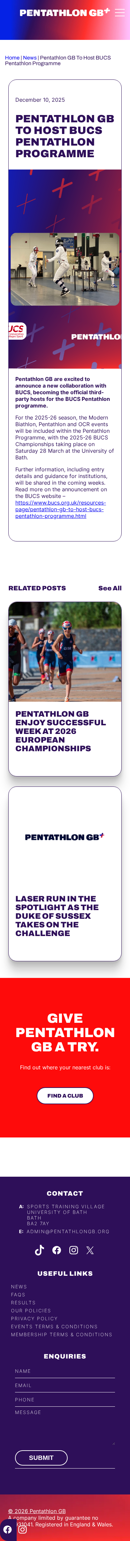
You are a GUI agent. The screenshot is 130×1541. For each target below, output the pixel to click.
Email (23, 1385)
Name (23, 1371)
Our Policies (31, 1310)
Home (12, 57)
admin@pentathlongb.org (68, 1231)
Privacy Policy (34, 1318)
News (30, 57)
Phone (25, 1399)
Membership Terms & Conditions (62, 1334)
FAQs (18, 1294)
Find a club (65, 1096)
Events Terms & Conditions (54, 1326)
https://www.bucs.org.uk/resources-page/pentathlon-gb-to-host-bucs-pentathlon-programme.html (60, 509)
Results (23, 1302)
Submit (41, 1457)
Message (28, 1412)
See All (110, 588)
